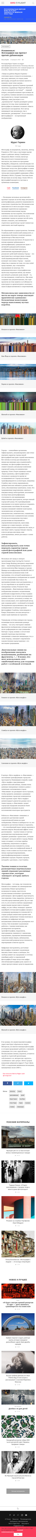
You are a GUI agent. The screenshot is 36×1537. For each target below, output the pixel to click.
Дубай (22, 1095)
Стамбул (12, 1106)
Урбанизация (20, 1106)
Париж (20, 1102)
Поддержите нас (19, 1525)
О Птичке (8, 1519)
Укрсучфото (25, 1523)
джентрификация (14, 1095)
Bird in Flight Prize (14, 1523)
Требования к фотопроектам (19, 1521)
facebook (15, 188)
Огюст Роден (13, 1102)
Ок (18, 1534)
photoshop (12, 1091)
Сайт (8, 188)
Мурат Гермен (13, 1099)
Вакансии (16, 1519)
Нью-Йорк (22, 1099)
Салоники (27, 1102)
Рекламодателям (25, 1519)
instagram (24, 188)
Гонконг (19, 1091)
